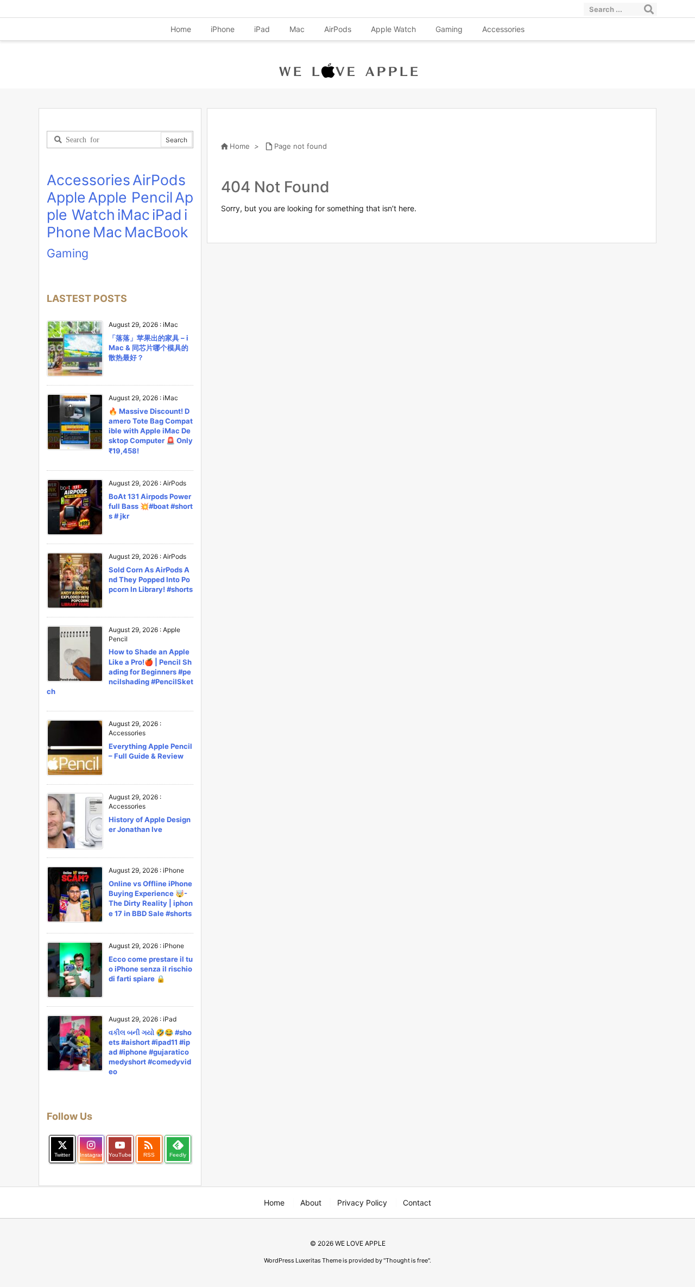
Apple (66, 197)
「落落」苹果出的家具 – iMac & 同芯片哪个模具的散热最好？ (148, 347)
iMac (133, 214)
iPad (167, 214)
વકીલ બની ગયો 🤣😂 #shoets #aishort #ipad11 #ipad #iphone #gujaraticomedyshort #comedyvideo (150, 1052)
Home (240, 146)
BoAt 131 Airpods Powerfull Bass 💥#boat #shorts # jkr (151, 506)
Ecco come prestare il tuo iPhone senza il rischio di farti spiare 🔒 (151, 969)
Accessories (88, 179)
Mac (107, 232)
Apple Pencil (130, 197)
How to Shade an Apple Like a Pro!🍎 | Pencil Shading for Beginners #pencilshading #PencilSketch (120, 671)
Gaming (68, 253)
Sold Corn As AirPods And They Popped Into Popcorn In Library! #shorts (151, 579)
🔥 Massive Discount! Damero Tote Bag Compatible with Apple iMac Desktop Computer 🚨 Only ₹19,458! (151, 431)
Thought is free (407, 1260)
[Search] (649, 9)
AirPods (159, 179)
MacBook (156, 232)
